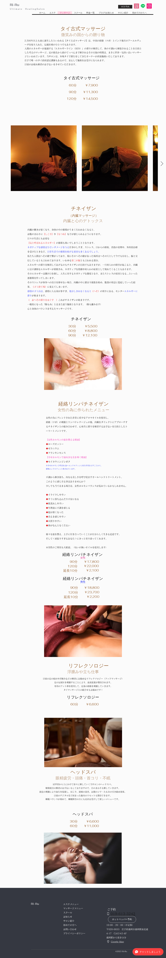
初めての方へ (70, 925)
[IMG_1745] (136, 6)
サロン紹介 (68, 921)
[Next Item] (161, 163)
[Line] (142, 6)
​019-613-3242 (123, 913)
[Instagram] (149, 6)
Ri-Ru (14, 5)
